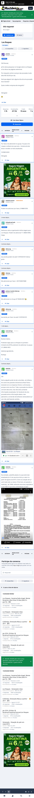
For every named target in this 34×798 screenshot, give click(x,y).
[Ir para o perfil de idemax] (3, 273)
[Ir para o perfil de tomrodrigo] (3, 331)
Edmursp (8, 249)
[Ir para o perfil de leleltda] (3, 369)
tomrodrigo (9, 331)
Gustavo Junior (10, 200)
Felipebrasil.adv (10, 222)
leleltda (8, 368)
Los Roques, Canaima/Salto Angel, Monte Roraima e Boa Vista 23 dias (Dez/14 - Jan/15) (16, 600)
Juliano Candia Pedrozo (12, 291)
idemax (8, 273)
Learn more (3, 3)
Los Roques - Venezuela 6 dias (13, 612)
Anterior (7, 130)
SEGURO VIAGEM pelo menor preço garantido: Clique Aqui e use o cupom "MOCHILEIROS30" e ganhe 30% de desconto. (13, 14)
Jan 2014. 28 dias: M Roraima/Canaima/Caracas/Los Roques (16, 634)
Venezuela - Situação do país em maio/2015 (13, 646)
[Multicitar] (2, 160)
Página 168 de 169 (15, 130)
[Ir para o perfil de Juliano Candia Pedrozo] (3, 291)
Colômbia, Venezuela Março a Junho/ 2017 (15, 622)
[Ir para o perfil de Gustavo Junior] (3, 201)
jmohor (8, 54)
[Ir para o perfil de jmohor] (3, 54)
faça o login (16, 565)
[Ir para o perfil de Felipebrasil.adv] (3, 223)
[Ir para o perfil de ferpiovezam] (3, 136)
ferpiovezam (9, 136)
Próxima (27, 130)
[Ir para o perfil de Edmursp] (3, 249)
